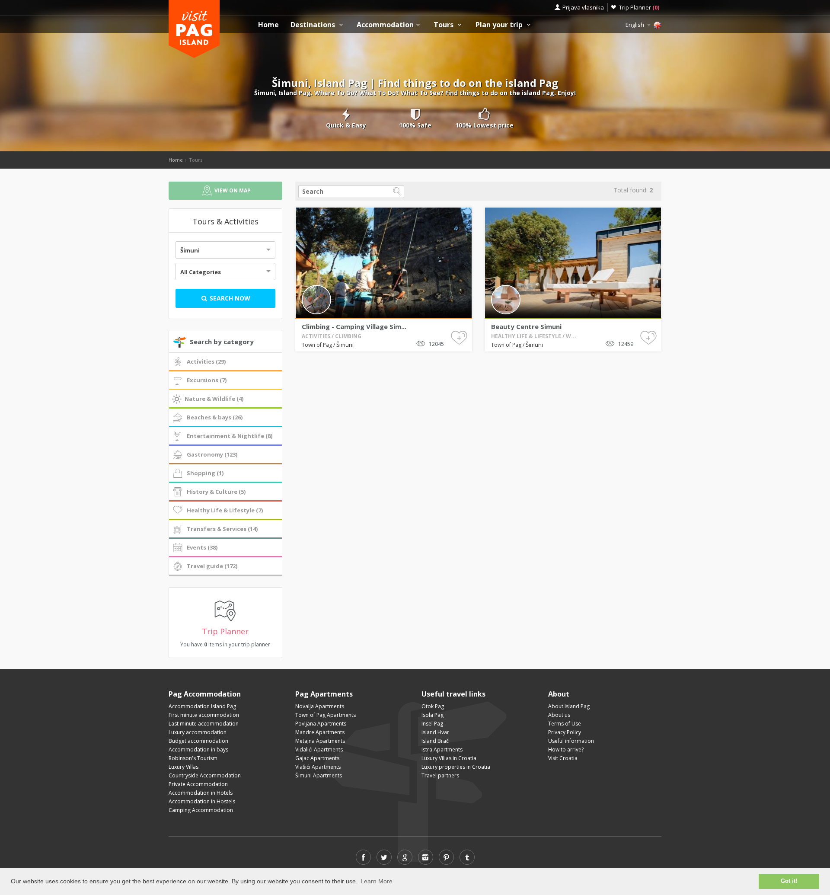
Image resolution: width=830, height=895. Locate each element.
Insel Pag (432, 723)
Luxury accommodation (198, 732)
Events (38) (202, 547)
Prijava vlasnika (583, 7)
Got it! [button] (789, 881)
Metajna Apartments (320, 741)
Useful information (571, 741)
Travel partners (440, 775)
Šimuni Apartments (318, 775)
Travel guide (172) (212, 566)
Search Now (229, 298)
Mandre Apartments (320, 732)
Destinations (313, 24)
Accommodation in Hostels (202, 801)
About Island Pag (569, 706)
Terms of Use (564, 723)
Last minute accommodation (204, 723)
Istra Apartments (442, 749)
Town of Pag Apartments (325, 715)
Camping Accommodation (201, 810)
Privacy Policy (564, 732)
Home (268, 24)
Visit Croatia (563, 758)
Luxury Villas (183, 766)
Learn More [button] (377, 881)
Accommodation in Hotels (201, 792)
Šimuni (190, 250)
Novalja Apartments (319, 706)
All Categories (200, 272)
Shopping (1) (205, 473)
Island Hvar (435, 732)
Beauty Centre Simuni (526, 326)
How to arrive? (566, 749)
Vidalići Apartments (319, 749)
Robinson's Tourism (193, 758)
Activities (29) (206, 361)
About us (559, 715)
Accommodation (385, 24)
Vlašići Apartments (318, 766)
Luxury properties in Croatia (455, 766)
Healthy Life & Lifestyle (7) (225, 510)
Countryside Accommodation (205, 775)
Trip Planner (639, 7)
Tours (444, 24)
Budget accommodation (198, 741)
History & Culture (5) (216, 491)
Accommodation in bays (198, 749)
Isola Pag (432, 715)
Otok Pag (432, 706)
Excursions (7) (207, 380)
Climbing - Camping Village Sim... (354, 326)
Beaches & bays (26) (215, 417)
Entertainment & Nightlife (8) (229, 436)
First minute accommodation (204, 715)
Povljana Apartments (320, 723)
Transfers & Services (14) (222, 529)
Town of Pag (317, 344)
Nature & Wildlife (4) (214, 399)
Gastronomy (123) (212, 454)
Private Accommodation (198, 784)
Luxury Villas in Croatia (448, 758)
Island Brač (435, 741)
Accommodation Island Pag (202, 706)
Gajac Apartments (317, 758)
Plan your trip (500, 24)
